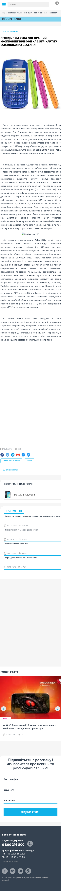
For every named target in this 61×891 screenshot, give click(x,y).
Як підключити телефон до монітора (21, 530)
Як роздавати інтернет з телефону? (21, 557)
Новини (6, 719)
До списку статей (10, 31)
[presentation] (3, 708)
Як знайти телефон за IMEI (17, 544)
